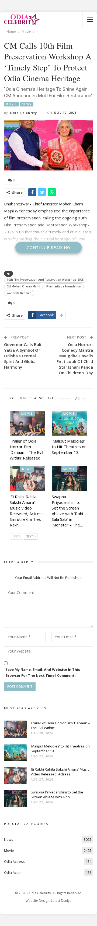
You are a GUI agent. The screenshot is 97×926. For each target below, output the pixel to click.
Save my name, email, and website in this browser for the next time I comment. (42, 672)
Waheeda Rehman (19, 293)
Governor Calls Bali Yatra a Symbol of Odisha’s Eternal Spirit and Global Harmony (22, 356)
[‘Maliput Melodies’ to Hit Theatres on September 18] (69, 423)
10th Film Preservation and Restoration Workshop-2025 (45, 280)
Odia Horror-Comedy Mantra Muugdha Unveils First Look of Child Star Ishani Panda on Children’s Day (75, 358)
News (27, 104)
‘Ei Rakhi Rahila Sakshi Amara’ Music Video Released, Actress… (60, 772)
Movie (11, 104)
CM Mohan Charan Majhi (23, 286)
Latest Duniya (61, 900)
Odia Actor (12, 872)
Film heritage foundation (63, 286)
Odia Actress (14, 861)
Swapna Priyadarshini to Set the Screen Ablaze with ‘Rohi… (57, 794)
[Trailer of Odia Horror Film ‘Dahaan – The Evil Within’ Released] (27, 423)
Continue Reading (48, 247)
